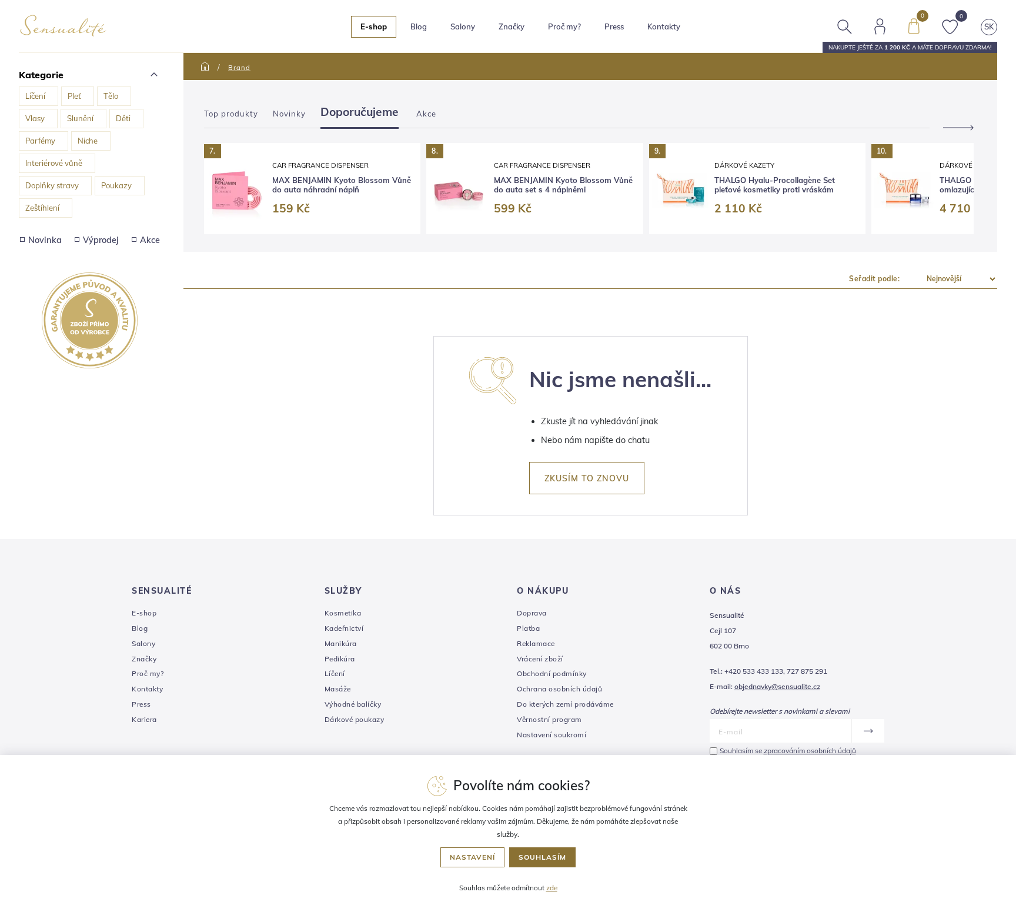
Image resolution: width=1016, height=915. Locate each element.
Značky (511, 26)
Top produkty (231, 113)
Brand (239, 68)
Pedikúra (340, 658)
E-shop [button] (373, 26)
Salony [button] (462, 26)
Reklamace (536, 643)
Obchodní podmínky (552, 673)
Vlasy (35, 118)
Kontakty (663, 26)
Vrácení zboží (540, 658)
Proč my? (564, 26)
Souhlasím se (788, 750)
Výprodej (101, 240)
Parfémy (40, 140)
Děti (123, 118)
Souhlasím (542, 857)
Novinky (289, 113)
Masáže (338, 688)
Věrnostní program (549, 719)
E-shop (144, 612)
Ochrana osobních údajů (559, 688)
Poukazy (116, 185)
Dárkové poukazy (355, 719)
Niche (88, 140)
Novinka (45, 240)
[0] (914, 25)
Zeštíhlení (42, 207)
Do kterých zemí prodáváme (565, 704)
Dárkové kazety (744, 165)
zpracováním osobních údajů (810, 750)
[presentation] (953, 128)
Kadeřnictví (344, 628)
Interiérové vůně (53, 163)
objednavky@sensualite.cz (777, 686)
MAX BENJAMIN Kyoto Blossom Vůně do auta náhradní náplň (341, 185)
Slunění (80, 118)
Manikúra (341, 643)
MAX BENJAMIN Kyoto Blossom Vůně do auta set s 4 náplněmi (563, 185)
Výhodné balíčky (353, 704)
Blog (418, 26)
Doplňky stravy (52, 185)
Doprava (532, 612)
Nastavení (472, 857)
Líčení (35, 96)
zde (551, 887)
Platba (528, 628)
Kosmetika (343, 612)
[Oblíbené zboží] (950, 25)
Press (614, 26)
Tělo (110, 96)
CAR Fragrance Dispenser (320, 165)
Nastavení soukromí (551, 734)
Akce (150, 240)
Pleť (74, 96)
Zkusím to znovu (586, 478)
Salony (143, 643)
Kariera (144, 719)
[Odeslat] (867, 731)
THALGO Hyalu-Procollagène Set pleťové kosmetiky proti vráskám (774, 185)
